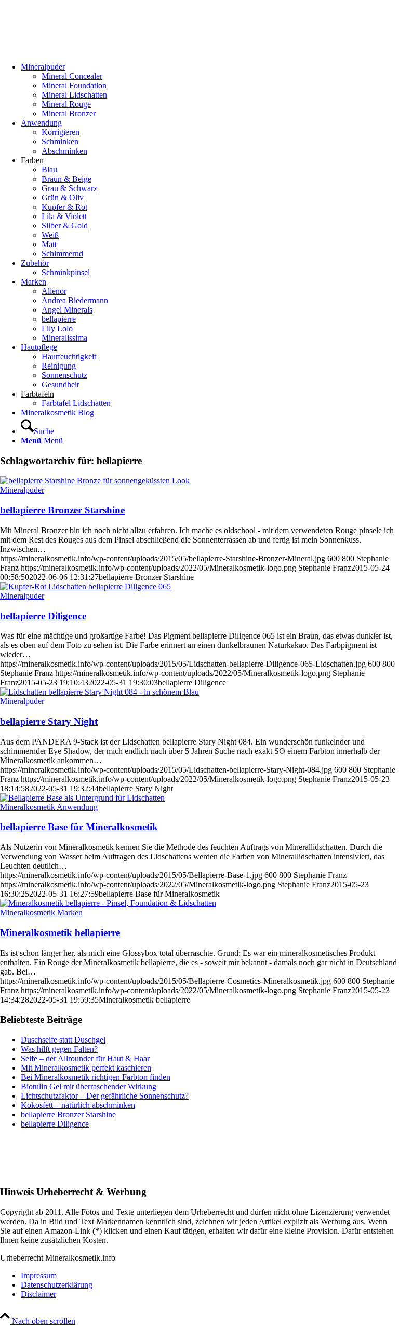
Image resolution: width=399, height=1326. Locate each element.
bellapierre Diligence (43, 616)
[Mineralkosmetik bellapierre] (108, 903)
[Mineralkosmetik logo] (78, 49)
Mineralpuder (22, 489)
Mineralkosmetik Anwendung (49, 807)
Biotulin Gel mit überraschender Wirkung (88, 1086)
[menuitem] (210, 90)
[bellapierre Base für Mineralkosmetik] (82, 797)
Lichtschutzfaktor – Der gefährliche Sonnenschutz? (105, 1095)
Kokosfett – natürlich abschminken (78, 1105)
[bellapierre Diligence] (85, 586)
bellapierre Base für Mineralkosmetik (79, 826)
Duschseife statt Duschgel (63, 1039)
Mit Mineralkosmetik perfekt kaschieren (86, 1067)
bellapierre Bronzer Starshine (62, 510)
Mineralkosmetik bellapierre (60, 932)
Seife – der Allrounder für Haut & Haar (85, 1058)
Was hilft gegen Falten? (59, 1049)
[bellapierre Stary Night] (99, 691)
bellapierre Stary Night (49, 721)
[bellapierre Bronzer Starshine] (95, 480)
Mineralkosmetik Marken (41, 912)
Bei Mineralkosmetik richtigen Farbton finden (95, 1077)
